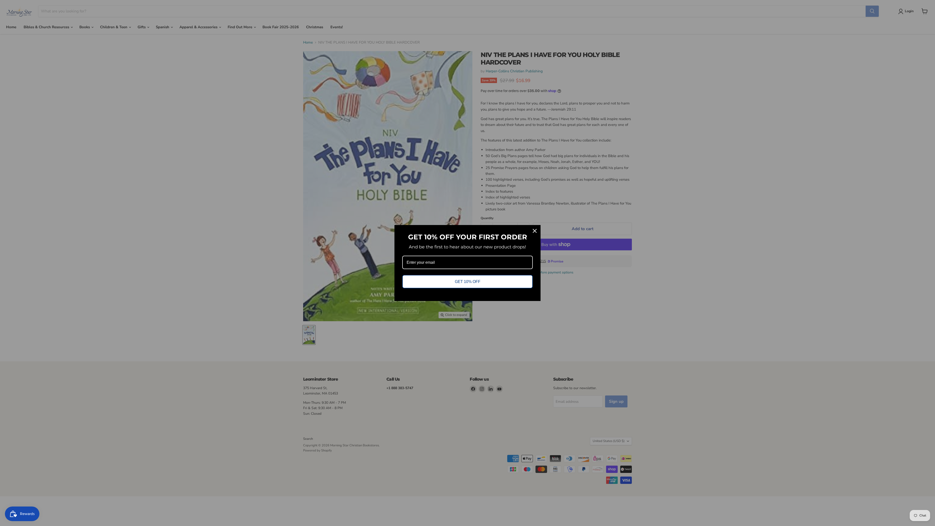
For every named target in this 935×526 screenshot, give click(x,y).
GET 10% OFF (467, 282)
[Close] (535, 231)
